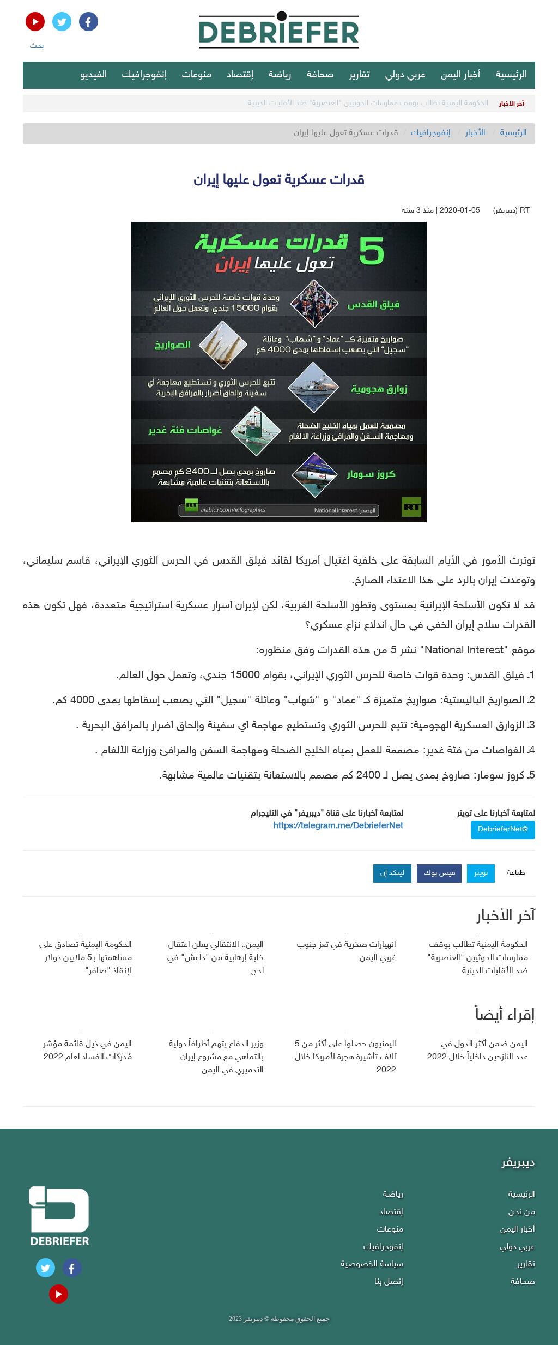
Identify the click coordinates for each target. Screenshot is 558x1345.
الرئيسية (511, 75)
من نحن (521, 1212)
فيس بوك (440, 873)
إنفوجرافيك (144, 75)
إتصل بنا (388, 1282)
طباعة (516, 873)
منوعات (196, 75)
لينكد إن (392, 873)
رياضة (280, 75)
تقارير (359, 75)
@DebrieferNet (503, 829)
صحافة (320, 75)
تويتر (481, 873)
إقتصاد (240, 75)
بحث (37, 46)
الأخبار (475, 133)
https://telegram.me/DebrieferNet (338, 826)
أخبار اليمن (460, 75)
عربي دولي (405, 75)
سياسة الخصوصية (372, 1264)
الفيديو (93, 75)
